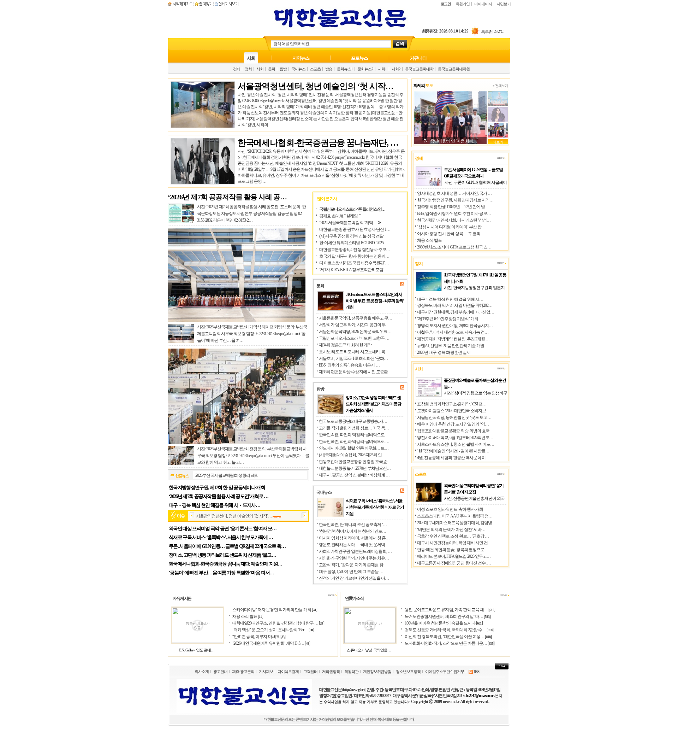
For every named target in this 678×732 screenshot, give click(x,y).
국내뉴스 (298, 69)
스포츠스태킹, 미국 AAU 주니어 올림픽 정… (454, 516)
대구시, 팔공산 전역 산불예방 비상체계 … (354, 475)
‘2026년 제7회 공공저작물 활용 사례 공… (227, 197)
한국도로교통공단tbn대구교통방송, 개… (353, 421)
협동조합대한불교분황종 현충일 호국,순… (355, 461)
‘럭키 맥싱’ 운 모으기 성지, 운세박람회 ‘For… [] (273, 629)
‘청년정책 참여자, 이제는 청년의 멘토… (352, 531)
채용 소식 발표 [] (247, 616)
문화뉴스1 (345, 69)
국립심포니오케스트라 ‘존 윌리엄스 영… (352, 209)
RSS (476, 671)
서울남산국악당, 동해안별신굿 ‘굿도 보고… (454, 417)
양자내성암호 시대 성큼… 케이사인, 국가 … (454, 193)
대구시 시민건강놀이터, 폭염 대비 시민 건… (454, 542)
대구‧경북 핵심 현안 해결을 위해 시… (450, 299)
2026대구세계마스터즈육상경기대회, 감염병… (456, 522)
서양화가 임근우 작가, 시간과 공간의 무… (354, 324)
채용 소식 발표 (429, 240)
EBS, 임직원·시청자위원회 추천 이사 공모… (454, 213)
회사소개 (202, 671)
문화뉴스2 (365, 69)
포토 (423, 85)
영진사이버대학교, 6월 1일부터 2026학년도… (455, 437)
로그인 (446, 4)
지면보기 (503, 4)
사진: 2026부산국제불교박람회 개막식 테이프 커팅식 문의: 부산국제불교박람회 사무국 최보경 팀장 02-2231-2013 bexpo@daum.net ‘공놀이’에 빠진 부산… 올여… (252, 333)
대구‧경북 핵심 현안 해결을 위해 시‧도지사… (214, 505)
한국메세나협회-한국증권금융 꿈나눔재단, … (318, 142)
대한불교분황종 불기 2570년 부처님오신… (355, 468)
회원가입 (463, 4)
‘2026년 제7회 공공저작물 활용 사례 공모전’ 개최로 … (218, 496)
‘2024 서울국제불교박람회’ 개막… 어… (352, 222)
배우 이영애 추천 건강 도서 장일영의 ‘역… (453, 424)
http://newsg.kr (353, 689)
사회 (251, 58)
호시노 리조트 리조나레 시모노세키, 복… (354, 351)
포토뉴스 (359, 58)
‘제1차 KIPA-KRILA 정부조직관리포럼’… (353, 269)
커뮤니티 (418, 58)
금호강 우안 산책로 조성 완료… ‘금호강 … (453, 536)
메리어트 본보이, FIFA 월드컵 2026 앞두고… (453, 556)
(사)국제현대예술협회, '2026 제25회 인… (352, 454)
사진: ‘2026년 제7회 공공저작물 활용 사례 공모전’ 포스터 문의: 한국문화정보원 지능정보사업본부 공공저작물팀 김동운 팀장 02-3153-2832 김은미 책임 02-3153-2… (251, 213)
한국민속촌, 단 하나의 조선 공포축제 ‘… (353, 524)
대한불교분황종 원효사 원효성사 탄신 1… (354, 229)
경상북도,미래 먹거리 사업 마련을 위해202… (454, 305)
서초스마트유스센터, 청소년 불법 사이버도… (455, 444)
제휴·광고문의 (243, 671)
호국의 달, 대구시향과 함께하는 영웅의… (354, 256)
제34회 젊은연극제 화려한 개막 (345, 344)
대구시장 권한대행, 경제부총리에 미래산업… (455, 312)
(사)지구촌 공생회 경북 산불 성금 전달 (351, 236)
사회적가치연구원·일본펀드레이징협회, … (355, 551)
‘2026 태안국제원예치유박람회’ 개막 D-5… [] (271, 643)
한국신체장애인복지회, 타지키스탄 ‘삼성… (453, 220)
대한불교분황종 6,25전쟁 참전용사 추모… (354, 249)
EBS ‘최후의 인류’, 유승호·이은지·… (349, 365)
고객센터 (310, 671)
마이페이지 (483, 4)
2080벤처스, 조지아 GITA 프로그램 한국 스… (454, 247)
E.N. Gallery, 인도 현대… (197, 650)
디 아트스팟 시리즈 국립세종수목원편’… (354, 262)
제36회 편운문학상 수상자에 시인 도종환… (355, 371)
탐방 (283, 69)
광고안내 (220, 671)
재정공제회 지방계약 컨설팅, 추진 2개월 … (453, 338)
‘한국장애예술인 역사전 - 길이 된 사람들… (453, 451)
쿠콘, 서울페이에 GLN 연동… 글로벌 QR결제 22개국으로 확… (227, 546)
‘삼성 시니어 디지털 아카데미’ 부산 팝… (451, 226)
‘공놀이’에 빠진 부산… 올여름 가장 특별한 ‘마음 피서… (221, 572)
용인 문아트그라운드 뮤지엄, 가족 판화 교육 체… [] (450, 609)
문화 (271, 69)
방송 (328, 69)
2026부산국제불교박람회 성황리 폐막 (226, 475)
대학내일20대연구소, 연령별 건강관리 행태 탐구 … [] (278, 623)
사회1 (382, 69)
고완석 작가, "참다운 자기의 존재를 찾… (353, 564)
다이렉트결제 (288, 671)
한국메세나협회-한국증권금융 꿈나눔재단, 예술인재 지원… (225, 564)
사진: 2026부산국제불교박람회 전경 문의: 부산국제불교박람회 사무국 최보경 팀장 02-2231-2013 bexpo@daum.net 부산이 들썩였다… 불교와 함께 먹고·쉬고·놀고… (253, 455)
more (501, 157)
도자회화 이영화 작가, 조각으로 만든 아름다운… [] (449, 643)
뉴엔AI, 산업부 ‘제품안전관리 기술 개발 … (453, 345)
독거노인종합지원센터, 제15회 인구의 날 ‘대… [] (447, 616)
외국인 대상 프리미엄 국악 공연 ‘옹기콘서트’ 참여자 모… (222, 528)
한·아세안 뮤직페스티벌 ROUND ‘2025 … (353, 242)
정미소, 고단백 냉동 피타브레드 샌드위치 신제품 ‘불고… (222, 555)
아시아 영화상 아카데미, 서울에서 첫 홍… (354, 537)
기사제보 (266, 671)
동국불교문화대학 (419, 69)
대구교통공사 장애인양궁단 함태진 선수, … (454, 563)
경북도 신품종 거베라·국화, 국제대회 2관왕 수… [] (449, 629)
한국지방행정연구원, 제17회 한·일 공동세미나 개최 (217, 487)
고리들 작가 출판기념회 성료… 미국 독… (354, 428)
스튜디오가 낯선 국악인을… (369, 650)
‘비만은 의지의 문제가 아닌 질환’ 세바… (451, 529)
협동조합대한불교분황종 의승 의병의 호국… (455, 430)
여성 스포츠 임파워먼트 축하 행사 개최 (450, 509)
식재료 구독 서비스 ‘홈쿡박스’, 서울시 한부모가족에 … (221, 537)
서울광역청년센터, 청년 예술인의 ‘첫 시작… (315, 86)
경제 (236, 69)
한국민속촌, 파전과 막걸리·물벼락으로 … (354, 434)
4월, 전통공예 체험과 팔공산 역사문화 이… (453, 457)
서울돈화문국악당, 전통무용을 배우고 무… (355, 318)
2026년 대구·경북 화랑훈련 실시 (443, 352)
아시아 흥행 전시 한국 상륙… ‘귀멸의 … (451, 233)
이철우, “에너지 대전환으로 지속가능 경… (452, 332)
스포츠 (315, 69)
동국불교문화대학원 (454, 69)
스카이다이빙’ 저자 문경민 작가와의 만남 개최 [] (274, 609)
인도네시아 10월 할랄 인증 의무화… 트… (353, 448)
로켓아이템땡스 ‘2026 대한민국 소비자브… (453, 410)
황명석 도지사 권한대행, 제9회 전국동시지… (455, 325)
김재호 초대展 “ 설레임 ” (339, 215)
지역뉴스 (300, 58)
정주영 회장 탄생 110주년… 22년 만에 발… (453, 206)
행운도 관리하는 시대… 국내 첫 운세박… (354, 544)
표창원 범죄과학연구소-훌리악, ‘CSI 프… (451, 404)
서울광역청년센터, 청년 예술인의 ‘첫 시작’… (234, 516)
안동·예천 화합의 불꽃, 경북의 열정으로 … (453, 549)
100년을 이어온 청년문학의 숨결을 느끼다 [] (444, 623)
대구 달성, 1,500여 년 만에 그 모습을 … (351, 571)
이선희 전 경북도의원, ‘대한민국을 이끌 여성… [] (448, 636)
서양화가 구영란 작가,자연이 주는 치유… (354, 558)
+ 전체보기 (500, 86)
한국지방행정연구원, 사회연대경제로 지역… (455, 200)
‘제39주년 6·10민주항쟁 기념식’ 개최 (447, 318)
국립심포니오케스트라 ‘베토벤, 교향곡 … (354, 338)
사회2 (396, 69)
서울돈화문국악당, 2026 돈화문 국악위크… (355, 331)
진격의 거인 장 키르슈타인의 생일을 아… (354, 578)
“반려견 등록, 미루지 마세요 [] (258, 636)
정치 (248, 69)
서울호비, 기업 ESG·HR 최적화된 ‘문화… (353, 358)
